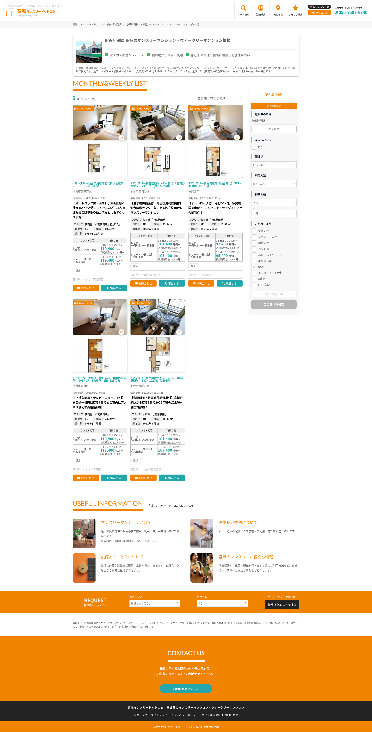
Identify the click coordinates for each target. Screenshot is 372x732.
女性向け (263, 231)
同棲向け (263, 243)
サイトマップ (159, 715)
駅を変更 (274, 129)
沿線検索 (260, 14)
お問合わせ (87, 288)
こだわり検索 (295, 14)
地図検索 (278, 14)
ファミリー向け (267, 237)
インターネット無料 (270, 273)
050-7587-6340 (353, 12)
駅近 (261, 267)
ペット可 (263, 249)
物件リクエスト (319, 12)
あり (260, 147)
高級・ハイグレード (270, 255)
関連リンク (141, 715)
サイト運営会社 (211, 715)
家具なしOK (265, 261)
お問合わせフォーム (186, 689)
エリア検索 (243, 14)
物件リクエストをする (282, 605)
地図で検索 (275, 94)
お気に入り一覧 (321, 6)
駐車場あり (265, 285)
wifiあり (263, 279)
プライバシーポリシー (184, 715)
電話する (115, 288)
